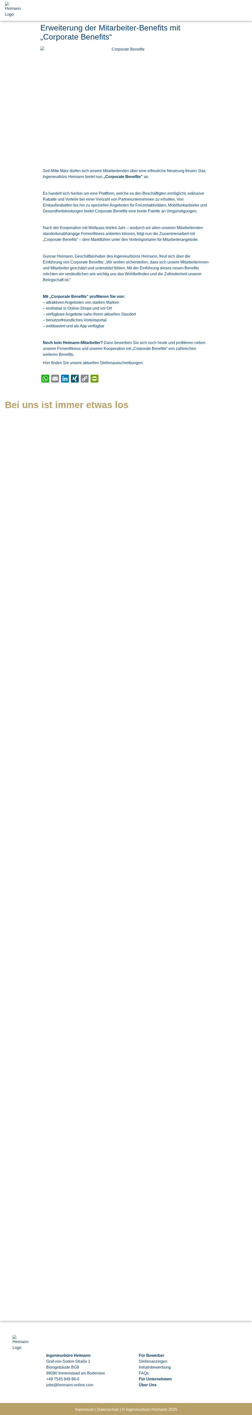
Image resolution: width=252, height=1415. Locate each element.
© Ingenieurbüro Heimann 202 (148, 1409)
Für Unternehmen (155, 1379)
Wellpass (96, 228)
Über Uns (148, 1385)
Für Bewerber (151, 1355)
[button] (244, 10)
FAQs (144, 1373)
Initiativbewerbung (155, 1367)
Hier (46, 363)
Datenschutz (108, 1409)
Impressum (84, 1409)
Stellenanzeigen (153, 1361)
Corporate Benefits (123, 177)
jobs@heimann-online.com (69, 1385)
